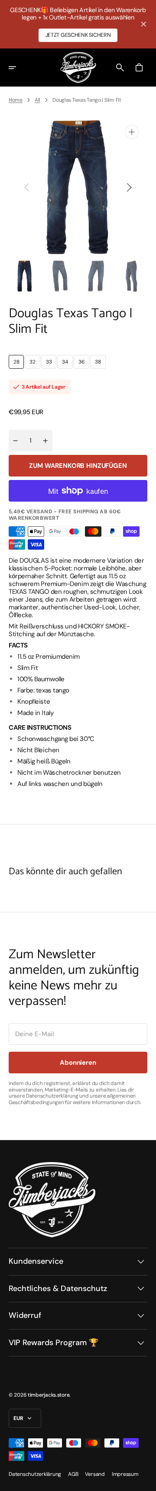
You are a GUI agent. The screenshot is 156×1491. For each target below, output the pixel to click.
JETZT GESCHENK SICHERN (78, 35)
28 (18, 363)
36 (83, 363)
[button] (18, 67)
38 (100, 363)
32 (34, 363)
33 (51, 363)
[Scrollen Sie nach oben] (146, 1481)
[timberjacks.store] (78, 67)
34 (67, 363)
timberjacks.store (48, 1394)
